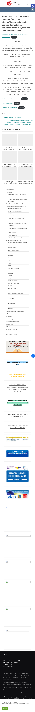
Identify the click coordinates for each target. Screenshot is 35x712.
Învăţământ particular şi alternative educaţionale (18, 237)
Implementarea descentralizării (14, 208)
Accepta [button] (5, 708)
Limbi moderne (11, 252)
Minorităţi (10, 285)
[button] (33, 6)
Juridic (9, 301)
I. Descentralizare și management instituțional (16, 206)
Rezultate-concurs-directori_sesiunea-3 (11, 98)
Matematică (10, 255)
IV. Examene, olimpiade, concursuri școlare (15, 311)
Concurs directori (8, 113)
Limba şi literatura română (13, 250)
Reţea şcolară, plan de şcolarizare (15, 293)
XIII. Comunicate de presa (12, 334)
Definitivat (11, 225)
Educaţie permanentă (12, 232)
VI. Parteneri (9, 316)
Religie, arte (10, 273)
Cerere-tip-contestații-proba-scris (9, 107)
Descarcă (14, 37)
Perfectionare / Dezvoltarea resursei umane (17, 223)
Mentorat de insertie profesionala (16, 215)
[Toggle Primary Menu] (32, 9)
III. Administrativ (9, 291)
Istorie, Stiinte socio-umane (14, 268)
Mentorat (9, 213)
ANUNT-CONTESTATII (7, 103)
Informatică (10, 258)
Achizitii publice (11, 298)
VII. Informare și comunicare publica (14, 319)
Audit (9, 306)
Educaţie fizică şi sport (12, 280)
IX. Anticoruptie (9, 324)
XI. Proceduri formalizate (11, 329)
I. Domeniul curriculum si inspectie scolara (17, 194)
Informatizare (10, 308)
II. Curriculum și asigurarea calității (13, 240)
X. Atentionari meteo (10, 326)
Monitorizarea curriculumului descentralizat (17, 242)
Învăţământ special (12, 288)
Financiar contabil (11, 303)
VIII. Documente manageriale (12, 321)
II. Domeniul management (13, 197)
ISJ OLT (15, 3)
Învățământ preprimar (12, 245)
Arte (10, 278)
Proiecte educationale (12, 235)
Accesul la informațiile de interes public (14, 203)
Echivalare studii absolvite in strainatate (18, 221)
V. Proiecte (8, 313)
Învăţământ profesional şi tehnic (15, 283)
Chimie (9, 265)
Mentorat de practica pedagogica (16, 218)
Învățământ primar (12, 247)
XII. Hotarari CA (9, 332)
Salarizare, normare (12, 295)
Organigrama (9, 192)
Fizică (9, 260)
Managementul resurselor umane (15, 211)
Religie (10, 275)
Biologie (9, 263)
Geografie (10, 270)
